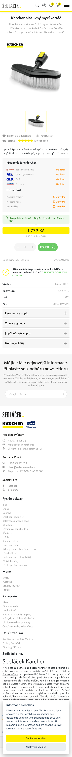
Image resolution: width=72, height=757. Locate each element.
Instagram (13, 489)
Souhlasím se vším (36, 738)
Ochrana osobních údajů (15, 528)
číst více (61, 153)
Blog (5, 504)
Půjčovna (7, 581)
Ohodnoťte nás (10, 552)
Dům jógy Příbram (12, 647)
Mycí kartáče (56, 28)
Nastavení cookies (36, 747)
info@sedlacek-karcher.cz (21, 444)
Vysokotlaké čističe (52, 24)
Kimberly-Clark (10, 540)
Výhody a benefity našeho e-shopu (20, 548)
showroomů (9, 690)
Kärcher (54, 671)
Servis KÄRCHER (11, 585)
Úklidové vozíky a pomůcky (16, 622)
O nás (6, 508)
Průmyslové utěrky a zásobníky (18, 618)
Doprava (7, 512)
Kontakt (6, 589)
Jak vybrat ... (8, 524)
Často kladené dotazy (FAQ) (17, 556)
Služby (6, 577)
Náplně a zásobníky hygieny (17, 614)
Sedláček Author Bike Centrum (18, 639)
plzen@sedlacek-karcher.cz (22, 467)
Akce (5, 602)
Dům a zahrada (10, 606)
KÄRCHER (8, 532)
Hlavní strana (15, 24)
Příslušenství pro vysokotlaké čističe (28, 28)
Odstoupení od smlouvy (15, 564)
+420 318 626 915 (17, 440)
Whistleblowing (10, 560)
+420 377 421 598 (17, 463)
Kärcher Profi (32, 24)
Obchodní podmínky (13, 516)
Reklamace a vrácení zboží (16, 520)
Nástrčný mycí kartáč (20, 32)
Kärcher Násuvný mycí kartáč (49, 32)
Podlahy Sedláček (11, 643)
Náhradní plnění (11, 544)
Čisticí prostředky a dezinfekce (18, 626)
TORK (6, 536)
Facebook (12, 485)
